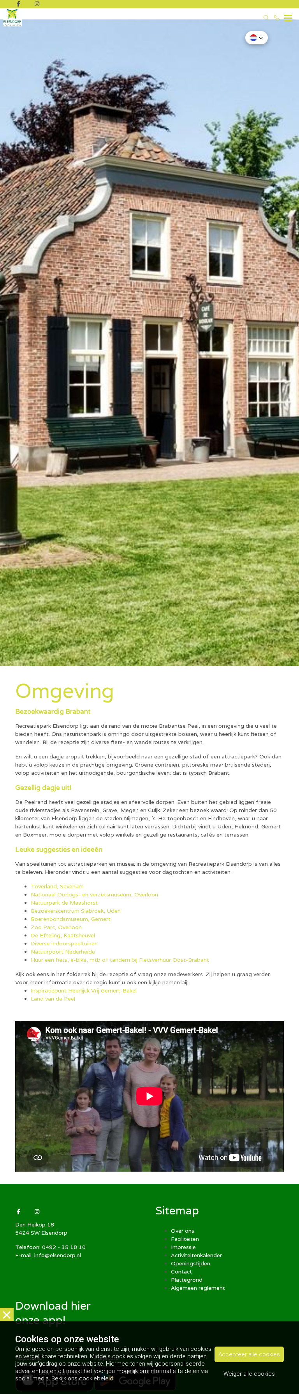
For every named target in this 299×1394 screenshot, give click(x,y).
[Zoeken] (262, 4)
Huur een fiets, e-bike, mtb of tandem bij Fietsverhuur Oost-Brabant (121, 959)
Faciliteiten (185, 1238)
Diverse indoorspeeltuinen (64, 943)
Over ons (182, 1230)
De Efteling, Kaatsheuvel (63, 935)
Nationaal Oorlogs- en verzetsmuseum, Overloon (94, 894)
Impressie (183, 1247)
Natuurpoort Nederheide (63, 951)
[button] (256, 37)
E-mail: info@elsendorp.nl (48, 1255)
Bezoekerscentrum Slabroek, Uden (76, 910)
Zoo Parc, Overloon (56, 927)
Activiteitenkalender (196, 1255)
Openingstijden (190, 1263)
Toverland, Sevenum (57, 886)
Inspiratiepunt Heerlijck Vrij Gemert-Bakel (84, 990)
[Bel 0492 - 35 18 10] (277, 18)
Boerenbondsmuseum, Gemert (71, 918)
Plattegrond (186, 1279)
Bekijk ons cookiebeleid (82, 1378)
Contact (181, 1271)
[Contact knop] (276, 4)
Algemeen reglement (198, 1287)
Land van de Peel (53, 998)
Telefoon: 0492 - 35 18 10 (50, 1247)
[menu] (288, 16)
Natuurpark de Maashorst (64, 902)
